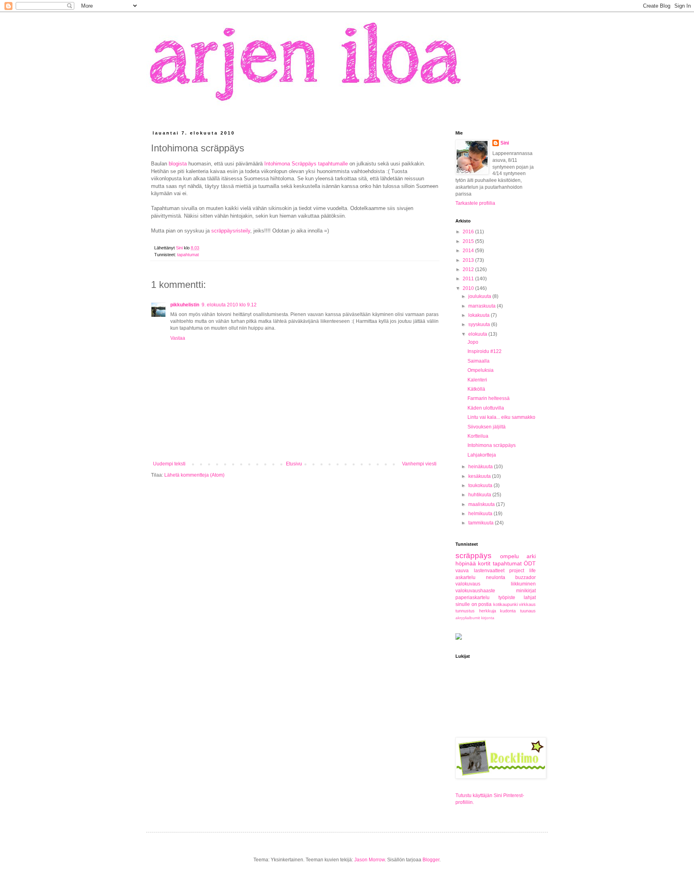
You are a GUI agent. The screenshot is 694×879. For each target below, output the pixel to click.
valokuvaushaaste (475, 590)
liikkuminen (523, 584)
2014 (469, 250)
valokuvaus (467, 584)
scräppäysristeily (230, 231)
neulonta (495, 577)
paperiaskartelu (472, 597)
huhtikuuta (480, 495)
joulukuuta (480, 296)
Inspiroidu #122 (484, 351)
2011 (469, 278)
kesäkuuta (480, 476)
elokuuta (478, 334)
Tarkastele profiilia (475, 203)
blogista (178, 164)
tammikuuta (481, 523)
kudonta (508, 610)
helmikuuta (481, 513)
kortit (484, 563)
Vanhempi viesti (419, 464)
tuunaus (528, 610)
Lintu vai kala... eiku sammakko (501, 417)
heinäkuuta (481, 466)
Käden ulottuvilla (485, 408)
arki (531, 556)
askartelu (465, 577)
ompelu (509, 556)
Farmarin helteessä (488, 398)
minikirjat (526, 590)
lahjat (530, 597)
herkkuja (487, 610)
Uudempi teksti (169, 464)
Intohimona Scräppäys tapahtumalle (306, 164)
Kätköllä (476, 389)
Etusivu (294, 464)
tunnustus (465, 610)
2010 (469, 288)
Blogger (431, 860)
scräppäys (473, 555)
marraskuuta (482, 306)
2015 (469, 241)
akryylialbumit (467, 618)
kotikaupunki (505, 604)
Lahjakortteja (481, 455)
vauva (462, 570)
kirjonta (487, 618)
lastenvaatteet (489, 570)
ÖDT (530, 563)
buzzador (525, 577)
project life (522, 570)
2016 (469, 232)
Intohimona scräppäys (491, 445)
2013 (469, 260)
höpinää (465, 563)
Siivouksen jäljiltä (486, 427)
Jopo (472, 342)
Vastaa (177, 338)
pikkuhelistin (184, 305)
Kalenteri (477, 380)
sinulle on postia (473, 604)
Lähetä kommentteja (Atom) (194, 475)
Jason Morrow (369, 860)
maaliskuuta (482, 504)
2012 (469, 269)
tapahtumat (188, 254)
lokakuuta (479, 315)
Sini (504, 143)
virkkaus (527, 604)
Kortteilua (477, 436)
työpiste (506, 597)
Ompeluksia (480, 370)
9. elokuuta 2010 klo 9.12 (229, 305)
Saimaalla (478, 361)
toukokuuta (481, 485)
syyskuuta (479, 324)
